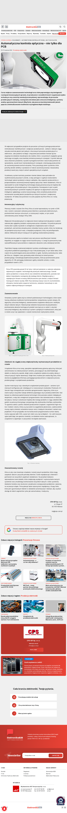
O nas (2, 773)
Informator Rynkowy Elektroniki (10, 776)
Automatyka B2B (51, 771)
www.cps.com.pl (33, 643)
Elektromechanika (36, 30)
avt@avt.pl (50, 789)
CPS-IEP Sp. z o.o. (33, 641)
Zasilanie (28, 30)
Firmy (8, 33)
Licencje (26, 773)
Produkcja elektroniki (7, 30)
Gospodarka (22, 33)
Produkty (14, 33)
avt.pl (48, 791)
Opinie (49, 33)
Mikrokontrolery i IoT (56, 30)
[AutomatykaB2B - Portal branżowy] (34, 807)
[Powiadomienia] (4, 808)
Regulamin (26, 771)
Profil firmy (33, 649)
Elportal (48, 773)
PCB (15, 30)
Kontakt (3, 771)
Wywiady (36, 33)
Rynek (3, 33)
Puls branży (55, 33)
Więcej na (33, 517)
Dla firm (62, 33)
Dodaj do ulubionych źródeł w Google (13, 111)
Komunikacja (46, 30)
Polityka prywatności (29, 776)
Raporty (29, 33)
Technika (43, 33)
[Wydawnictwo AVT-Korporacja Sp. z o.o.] (16, 789)
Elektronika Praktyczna (52, 776)
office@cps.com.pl (33, 645)
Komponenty (21, 30)
